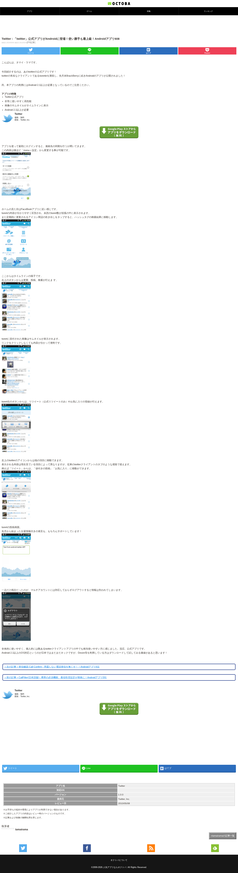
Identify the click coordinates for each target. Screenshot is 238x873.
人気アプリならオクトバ (114, 867)
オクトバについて (119, 860)
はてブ (148, 53)
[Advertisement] (119, 26)
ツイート (31, 53)
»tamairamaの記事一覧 (222, 835)
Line (89, 53)
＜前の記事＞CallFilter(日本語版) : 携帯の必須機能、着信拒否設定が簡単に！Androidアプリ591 (55, 677)
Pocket (207, 53)
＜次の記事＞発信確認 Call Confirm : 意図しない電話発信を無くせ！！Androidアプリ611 (51, 666)
